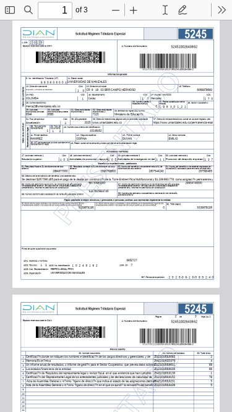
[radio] (165, 10)
